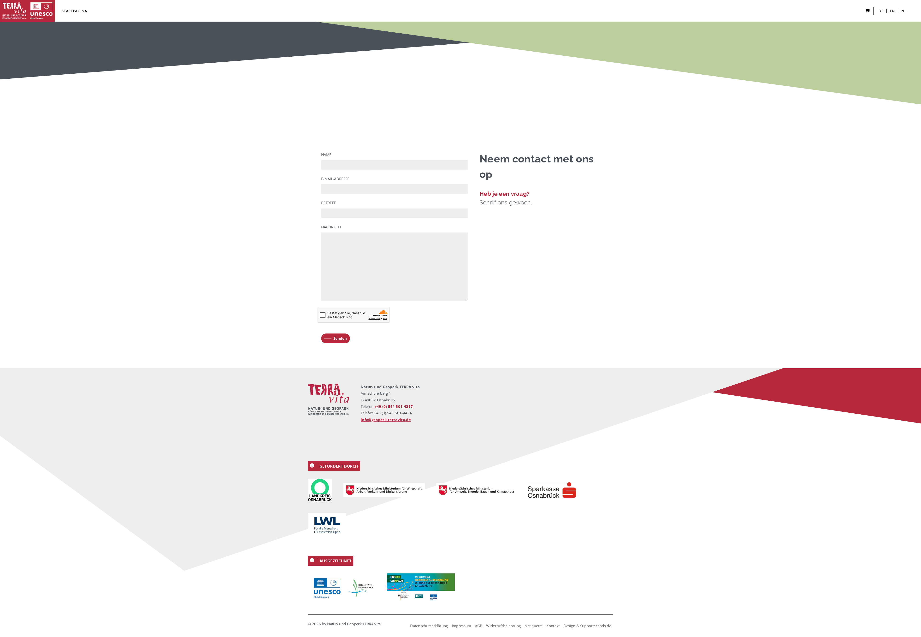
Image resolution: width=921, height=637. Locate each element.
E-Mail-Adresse (335, 178)
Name (326, 154)
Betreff (328, 202)
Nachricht (331, 227)
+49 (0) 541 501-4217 (394, 406)
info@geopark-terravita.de (386, 419)
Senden (340, 338)
